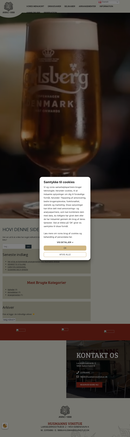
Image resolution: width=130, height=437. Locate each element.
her (70, 237)
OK (65, 248)
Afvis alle (65, 254)
